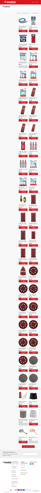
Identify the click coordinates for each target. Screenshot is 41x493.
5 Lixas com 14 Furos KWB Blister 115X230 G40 (33, 223)
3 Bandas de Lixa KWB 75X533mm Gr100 (33, 98)
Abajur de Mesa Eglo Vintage (33, 402)
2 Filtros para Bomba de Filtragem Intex (23, 62)
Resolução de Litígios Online (15, 482)
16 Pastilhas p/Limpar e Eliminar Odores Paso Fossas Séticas (23, 45)
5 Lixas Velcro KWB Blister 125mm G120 (32, 313)
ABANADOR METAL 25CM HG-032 (23, 438)
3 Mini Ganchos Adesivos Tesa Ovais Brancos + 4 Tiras (22, 188)
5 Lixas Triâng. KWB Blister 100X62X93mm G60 (22, 277)
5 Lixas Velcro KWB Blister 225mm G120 (32, 366)
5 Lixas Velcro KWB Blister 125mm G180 (22, 331)
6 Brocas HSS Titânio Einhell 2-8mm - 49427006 (22, 402)
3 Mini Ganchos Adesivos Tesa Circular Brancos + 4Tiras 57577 (33, 170)
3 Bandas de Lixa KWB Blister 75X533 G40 (33, 116)
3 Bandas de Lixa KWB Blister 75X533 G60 (23, 134)
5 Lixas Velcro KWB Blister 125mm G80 (22, 366)
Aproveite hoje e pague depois (24, 473)
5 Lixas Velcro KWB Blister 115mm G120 (32, 277)
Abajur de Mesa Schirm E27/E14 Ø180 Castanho (23, 420)
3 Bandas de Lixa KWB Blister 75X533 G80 (33, 134)
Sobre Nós (23, 465)
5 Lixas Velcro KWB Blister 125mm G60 (32, 348)
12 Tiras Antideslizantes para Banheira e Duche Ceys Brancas (33, 27)
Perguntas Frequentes (14, 475)
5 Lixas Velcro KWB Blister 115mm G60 (32, 295)
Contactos (23, 467)
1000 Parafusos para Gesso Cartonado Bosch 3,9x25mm (23, 27)
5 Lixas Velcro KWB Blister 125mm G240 (32, 331)
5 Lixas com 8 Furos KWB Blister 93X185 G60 (23, 259)
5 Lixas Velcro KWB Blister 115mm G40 (22, 295)
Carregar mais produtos (28, 446)
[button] (32, 2)
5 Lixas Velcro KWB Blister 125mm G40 (22, 348)
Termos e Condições (14, 471)
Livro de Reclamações (14, 486)
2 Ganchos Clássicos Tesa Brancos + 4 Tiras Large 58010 (23, 80)
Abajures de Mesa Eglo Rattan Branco (33, 420)
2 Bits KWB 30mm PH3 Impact (32, 45)
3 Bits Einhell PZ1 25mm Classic (33, 152)
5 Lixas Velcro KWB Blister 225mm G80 (32, 384)
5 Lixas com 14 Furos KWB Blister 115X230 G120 (33, 205)
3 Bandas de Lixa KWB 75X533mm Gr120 (23, 116)
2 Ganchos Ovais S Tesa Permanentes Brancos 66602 (23, 98)
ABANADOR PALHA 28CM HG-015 (33, 438)
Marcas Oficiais (15, 478)
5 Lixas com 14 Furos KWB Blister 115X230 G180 (22, 223)
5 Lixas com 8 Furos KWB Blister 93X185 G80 (33, 259)
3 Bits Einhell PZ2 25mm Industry (23, 170)
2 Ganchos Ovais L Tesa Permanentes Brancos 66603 (33, 80)
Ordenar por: (19, 13)
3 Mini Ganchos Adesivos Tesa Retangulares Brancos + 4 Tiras (33, 188)
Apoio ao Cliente (15, 463)
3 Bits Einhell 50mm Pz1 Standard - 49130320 (23, 152)
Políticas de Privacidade (14, 467)
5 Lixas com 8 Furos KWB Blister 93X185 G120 (32, 241)
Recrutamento (24, 470)
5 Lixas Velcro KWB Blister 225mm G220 (22, 384)
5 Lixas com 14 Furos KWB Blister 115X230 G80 (22, 241)
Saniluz (11, 491)
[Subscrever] (37, 454)
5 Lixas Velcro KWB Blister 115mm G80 (22, 313)
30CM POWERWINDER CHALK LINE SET (22, 205)
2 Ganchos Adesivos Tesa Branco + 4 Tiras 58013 (33, 62)
